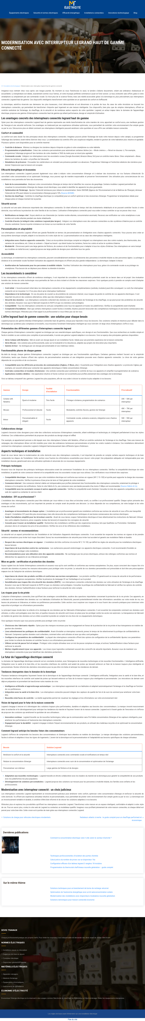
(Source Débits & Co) (129, 486)
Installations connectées (94, 13)
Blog (135, 13)
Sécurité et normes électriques (45, 13)
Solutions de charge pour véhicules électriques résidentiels (27, 817)
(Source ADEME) (68, 193)
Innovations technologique (118, 13)
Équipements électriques (19, 13)
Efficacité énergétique (71, 13)
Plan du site (72, 1019)
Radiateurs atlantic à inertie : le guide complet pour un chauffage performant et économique (111, 818)
